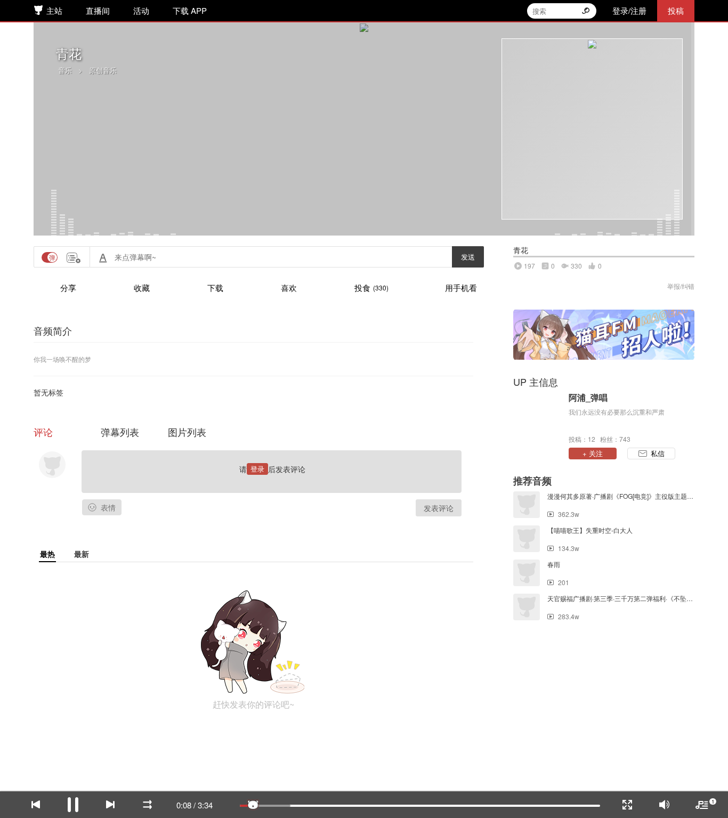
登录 (257, 469)
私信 (658, 453)
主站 (54, 10)
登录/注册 (629, 10)
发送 (468, 257)
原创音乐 (103, 70)
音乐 (65, 70)
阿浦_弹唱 (588, 397)
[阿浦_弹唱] (538, 417)
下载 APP (190, 10)
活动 (141, 10)
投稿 (676, 10)
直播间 (98, 10)
